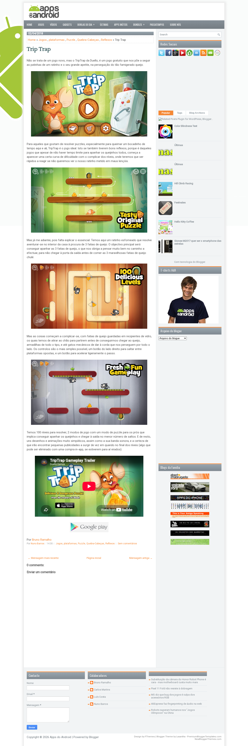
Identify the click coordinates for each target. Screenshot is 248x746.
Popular (166, 113)
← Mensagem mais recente (43, 558)
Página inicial (94, 558)
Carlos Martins (102, 689)
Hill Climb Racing (183, 183)
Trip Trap (39, 49)
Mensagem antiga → (140, 558)
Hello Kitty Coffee (184, 221)
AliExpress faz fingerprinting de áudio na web (176, 703)
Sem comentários (127, 543)
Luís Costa (100, 696)
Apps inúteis (120, 24)
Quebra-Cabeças (88, 40)
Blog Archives (197, 113)
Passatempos (157, 24)
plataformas (57, 40)
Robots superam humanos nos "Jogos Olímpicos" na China (173, 711)
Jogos (41, 24)
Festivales (180, 202)
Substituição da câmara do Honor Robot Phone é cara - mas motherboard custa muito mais (178, 681)
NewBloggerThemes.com (208, 739)
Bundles (139, 24)
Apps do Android (60, 737)
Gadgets (67, 24)
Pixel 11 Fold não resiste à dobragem (171, 688)
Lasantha (180, 736)
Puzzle (71, 40)
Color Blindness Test (185, 126)
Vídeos (53, 24)
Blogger (200, 261)
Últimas (104, 24)
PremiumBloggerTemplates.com (204, 736)
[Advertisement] (150, 11)
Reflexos (106, 40)
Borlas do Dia (86, 24)
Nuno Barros (101, 703)
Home (29, 24)
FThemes (150, 736)
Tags (179, 113)
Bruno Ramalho (42, 539)
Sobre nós (175, 24)
